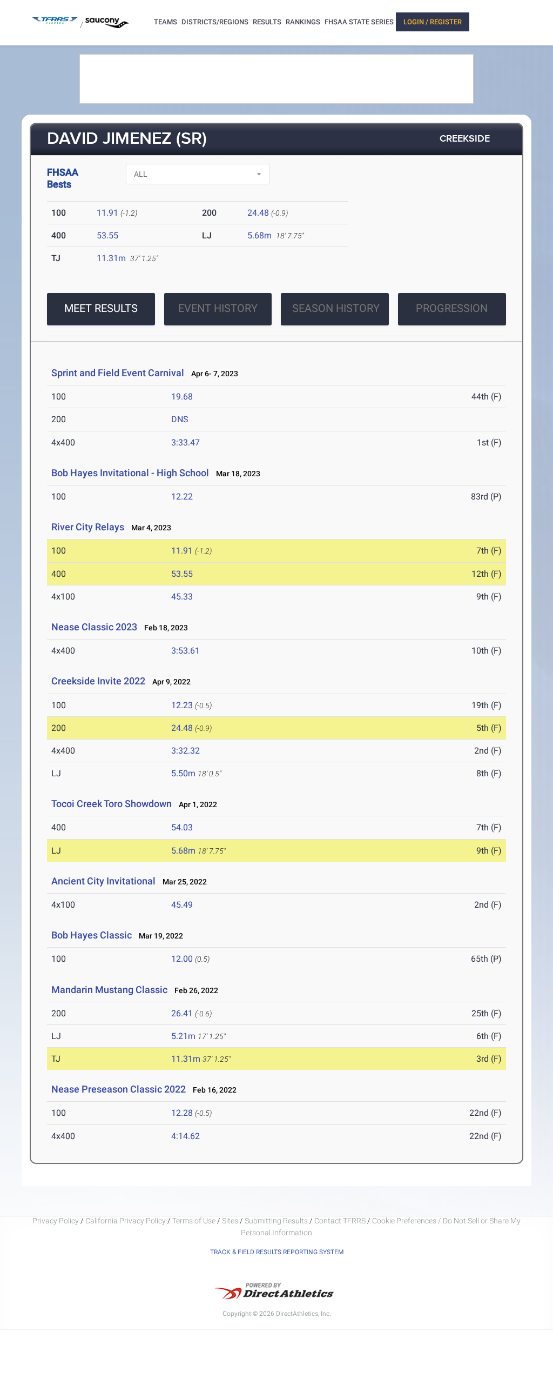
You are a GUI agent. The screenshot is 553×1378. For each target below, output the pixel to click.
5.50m (183, 773)
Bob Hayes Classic (91, 935)
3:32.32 (185, 750)
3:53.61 (185, 650)
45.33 (182, 596)
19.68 (182, 396)
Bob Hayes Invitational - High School (130, 472)
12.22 (182, 496)
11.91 (107, 213)
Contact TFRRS (340, 1220)
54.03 (182, 827)
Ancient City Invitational (103, 881)
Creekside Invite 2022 (98, 681)
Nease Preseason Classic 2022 (118, 1089)
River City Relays (87, 526)
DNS (179, 419)
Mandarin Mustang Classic (109, 989)
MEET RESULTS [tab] (101, 308)
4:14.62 (185, 1136)
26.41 (182, 1013)
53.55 (107, 235)
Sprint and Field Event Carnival (117, 372)
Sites (230, 1220)
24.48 (258, 213)
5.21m (183, 1036)
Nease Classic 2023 (94, 627)
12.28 (182, 1113)
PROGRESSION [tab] (452, 308)
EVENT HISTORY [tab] (218, 308)
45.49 (182, 905)
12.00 (182, 959)
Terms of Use (193, 1220)
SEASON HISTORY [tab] (336, 308)
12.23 (182, 705)
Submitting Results (276, 1220)
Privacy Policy (55, 1220)
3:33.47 (185, 442)
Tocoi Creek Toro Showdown (111, 803)
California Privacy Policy (125, 1220)
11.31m (111, 258)
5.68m (259, 235)
